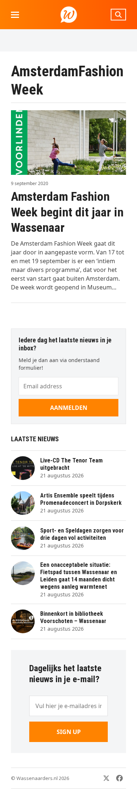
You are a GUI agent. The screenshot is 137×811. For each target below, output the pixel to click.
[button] (15, 15)
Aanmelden (68, 408)
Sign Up (69, 732)
